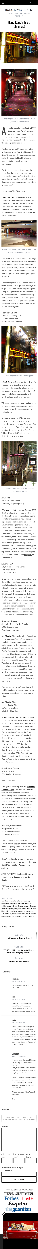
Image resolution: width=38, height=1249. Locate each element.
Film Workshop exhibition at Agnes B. (19, 938)
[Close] (3, 1213)
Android (4, 868)
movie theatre (20, 914)
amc (3, 901)
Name (3, 1157)
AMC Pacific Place (9, 636)
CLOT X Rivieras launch (20, 1244)
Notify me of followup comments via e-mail (17, 1154)
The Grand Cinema (9, 197)
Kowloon (8, 914)
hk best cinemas (29, 906)
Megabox (28, 554)
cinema (14, 903)
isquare (20, 911)
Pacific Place (16, 916)
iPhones (21, 865)
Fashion (21, 1242)
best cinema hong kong (13, 901)
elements (21, 903)
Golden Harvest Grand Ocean (13, 717)
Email (16, 1157)
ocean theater (6, 916)
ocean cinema (31, 914)
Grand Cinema (18, 906)
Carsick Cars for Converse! (19, 960)
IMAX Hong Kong (10, 911)
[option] (18, 935)
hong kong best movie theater (21, 908)
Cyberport (5, 579)
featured (28, 903)
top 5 (24, 916)
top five (29, 916)
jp (24, 911)
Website (28, 1157)
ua (33, 916)
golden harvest (6, 906)
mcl (13, 914)
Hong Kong (5, 908)
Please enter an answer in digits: (12, 1167)
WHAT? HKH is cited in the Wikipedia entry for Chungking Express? (19, 950)
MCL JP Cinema (7, 382)
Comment (4, 1126)
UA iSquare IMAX (8, 510)
